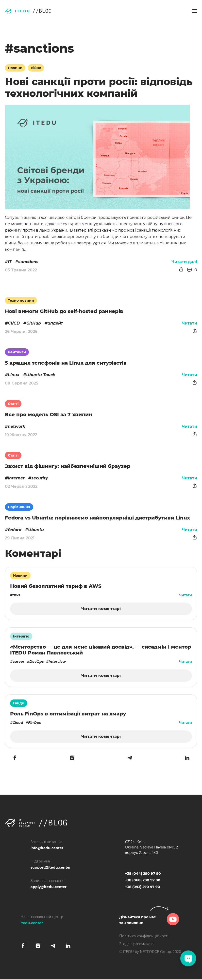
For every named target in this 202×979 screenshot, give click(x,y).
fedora (14, 529)
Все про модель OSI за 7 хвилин (48, 414)
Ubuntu (36, 529)
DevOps (36, 661)
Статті (13, 403)
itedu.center (31, 923)
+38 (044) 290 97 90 (143, 873)
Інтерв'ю (21, 636)
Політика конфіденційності (143, 936)
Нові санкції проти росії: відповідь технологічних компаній (99, 87)
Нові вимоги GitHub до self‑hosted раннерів (64, 311)
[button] (194, 11)
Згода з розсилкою (136, 944)
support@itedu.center (51, 867)
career (18, 661)
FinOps (34, 722)
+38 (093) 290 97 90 (142, 887)
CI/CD (14, 323)
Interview (57, 661)
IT (10, 261)
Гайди (18, 703)
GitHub (33, 323)
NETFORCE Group (155, 951)
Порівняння (19, 507)
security (39, 478)
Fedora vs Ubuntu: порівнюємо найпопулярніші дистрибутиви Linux (97, 518)
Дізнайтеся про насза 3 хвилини (137, 920)
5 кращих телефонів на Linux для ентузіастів (66, 363)
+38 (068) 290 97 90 (142, 880)
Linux (13, 374)
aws (16, 595)
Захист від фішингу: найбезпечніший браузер (67, 466)
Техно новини (21, 300)
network (16, 426)
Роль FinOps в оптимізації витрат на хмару (68, 714)
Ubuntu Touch (40, 374)
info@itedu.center (47, 848)
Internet (16, 478)
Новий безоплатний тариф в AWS (55, 586)
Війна (36, 68)
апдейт (55, 323)
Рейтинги (17, 352)
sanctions (28, 261)
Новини (15, 68)
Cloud (18, 722)
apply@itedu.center (49, 887)
